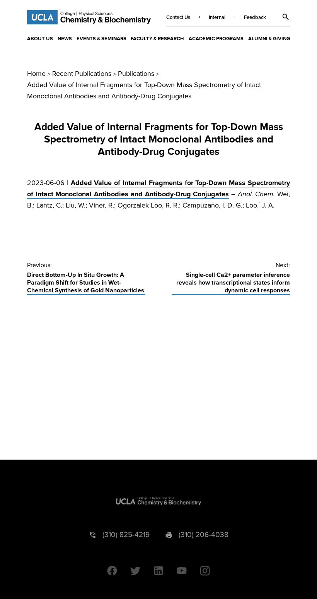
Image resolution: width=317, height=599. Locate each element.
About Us (40, 39)
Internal (217, 17)
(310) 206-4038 (203, 534)
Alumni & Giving (269, 39)
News (65, 39)
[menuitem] (40, 38)
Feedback (255, 17)
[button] (285, 17)
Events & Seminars (101, 39)
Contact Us (178, 17)
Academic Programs (216, 39)
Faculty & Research (157, 39)
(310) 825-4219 (126, 534)
